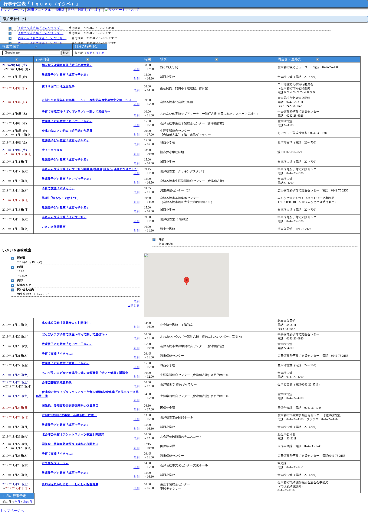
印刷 (136, 69)
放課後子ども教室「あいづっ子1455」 (67, 121)
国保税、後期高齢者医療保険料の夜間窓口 (70, 444)
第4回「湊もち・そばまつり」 (62, 198)
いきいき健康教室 (54, 226)
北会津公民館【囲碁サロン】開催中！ (67, 323)
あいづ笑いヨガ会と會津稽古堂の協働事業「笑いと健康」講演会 (85, 372)
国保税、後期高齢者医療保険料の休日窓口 (70, 405)
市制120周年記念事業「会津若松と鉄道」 (69, 415)
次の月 (100, 53)
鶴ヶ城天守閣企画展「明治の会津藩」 (67, 65)
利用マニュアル (39, 10)
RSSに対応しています (85, 10)
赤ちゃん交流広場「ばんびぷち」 (64, 217)
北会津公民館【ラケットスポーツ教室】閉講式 (73, 434)
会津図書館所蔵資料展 (57, 382)
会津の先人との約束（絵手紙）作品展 (67, 130)
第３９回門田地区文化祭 (58, 86)
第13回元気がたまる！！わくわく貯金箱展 (70, 484)
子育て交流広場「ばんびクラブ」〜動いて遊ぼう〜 (76, 111)
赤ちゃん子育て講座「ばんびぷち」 (42, 38)
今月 (90, 53)
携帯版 (60, 10)
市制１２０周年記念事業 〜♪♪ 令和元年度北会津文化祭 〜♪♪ (89, 100)
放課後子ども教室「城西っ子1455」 (65, 74)
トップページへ (12, 10)
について (132, 10)
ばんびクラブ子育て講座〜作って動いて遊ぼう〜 (74, 334)
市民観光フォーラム (55, 463)
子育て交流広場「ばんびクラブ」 (40, 28)
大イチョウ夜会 (52, 150)
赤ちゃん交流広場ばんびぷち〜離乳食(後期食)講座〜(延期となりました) (90, 169)
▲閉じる (133, 305)
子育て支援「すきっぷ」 (58, 188)
